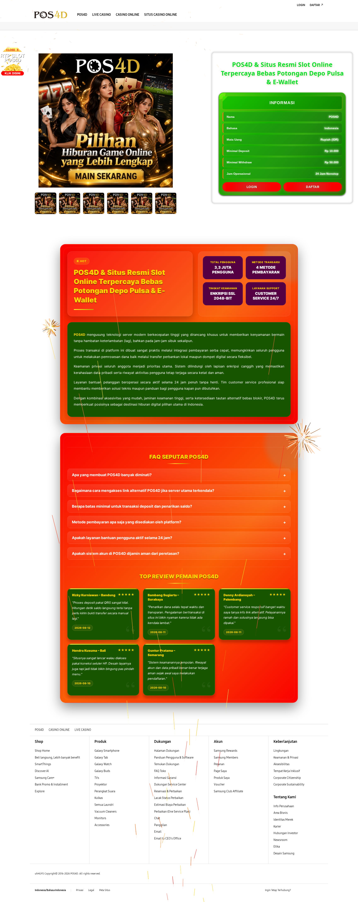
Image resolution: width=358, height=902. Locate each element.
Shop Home (42, 751)
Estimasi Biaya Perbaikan (170, 805)
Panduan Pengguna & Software (174, 757)
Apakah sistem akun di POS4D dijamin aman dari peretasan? (125, 553)
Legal (91, 890)
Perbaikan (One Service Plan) (172, 811)
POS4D (79, 334)
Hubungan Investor (285, 833)
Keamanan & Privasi (285, 757)
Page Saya (220, 771)
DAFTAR (312, 187)
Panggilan (160, 825)
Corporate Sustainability (289, 784)
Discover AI (42, 771)
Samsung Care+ (44, 778)
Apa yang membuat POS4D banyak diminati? (112, 475)
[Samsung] (50, 14)
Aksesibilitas (281, 764)
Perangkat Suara (104, 791)
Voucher (219, 784)
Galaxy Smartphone (106, 751)
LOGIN (252, 187)
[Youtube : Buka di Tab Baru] (320, 890)
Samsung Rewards (225, 751)
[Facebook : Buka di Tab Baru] (296, 890)
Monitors (100, 818)
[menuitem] (82, 14)
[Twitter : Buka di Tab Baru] (304, 890)
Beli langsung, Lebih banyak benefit (57, 757)
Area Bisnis (280, 813)
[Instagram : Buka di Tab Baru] (312, 890)
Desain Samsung (284, 853)
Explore (40, 791)
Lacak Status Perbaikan (168, 798)
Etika (276, 846)
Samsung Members (226, 757)
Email (157, 831)
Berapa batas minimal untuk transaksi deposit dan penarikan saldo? (132, 506)
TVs (96, 778)
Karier (277, 826)
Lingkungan (281, 751)
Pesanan (219, 764)
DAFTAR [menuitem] (315, 5)
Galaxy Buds (102, 771)
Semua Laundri (104, 805)
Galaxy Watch (103, 764)
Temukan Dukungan (166, 764)
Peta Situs (104, 890)
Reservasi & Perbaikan (168, 791)
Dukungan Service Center (170, 784)
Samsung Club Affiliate (228, 791)
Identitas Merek (283, 819)
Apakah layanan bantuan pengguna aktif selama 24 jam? (122, 538)
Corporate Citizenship (287, 778)
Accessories (101, 825)
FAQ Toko (160, 771)
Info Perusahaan (283, 806)
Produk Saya (222, 778)
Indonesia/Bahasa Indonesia (50, 890)
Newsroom (280, 840)
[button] (33, 34)
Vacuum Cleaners (105, 811)
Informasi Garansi (165, 778)
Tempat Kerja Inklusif (286, 771)
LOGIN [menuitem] (301, 5)
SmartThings (43, 764)
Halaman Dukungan (166, 751)
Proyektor (100, 784)
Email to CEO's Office (168, 838)
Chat (157, 818)
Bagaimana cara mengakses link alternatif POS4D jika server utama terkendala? (143, 490)
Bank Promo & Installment (51, 784)
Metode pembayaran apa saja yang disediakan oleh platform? (126, 522)
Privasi (79, 890)
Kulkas (98, 798)
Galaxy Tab (101, 757)
